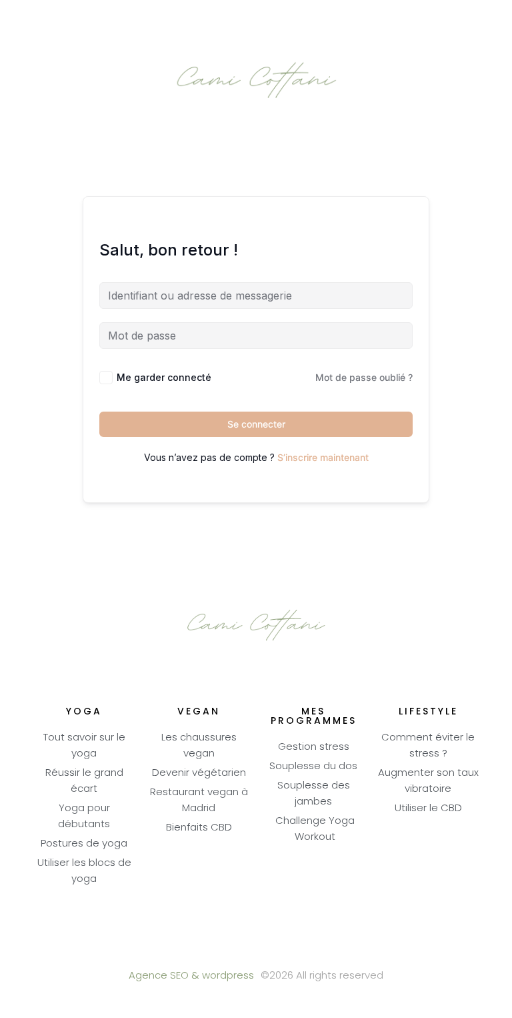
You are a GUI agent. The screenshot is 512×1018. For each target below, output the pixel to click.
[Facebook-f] (219, 951)
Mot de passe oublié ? (364, 377)
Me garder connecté (164, 377)
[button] (256, 18)
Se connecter (256, 424)
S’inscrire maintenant (323, 457)
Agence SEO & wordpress (191, 976)
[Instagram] (293, 951)
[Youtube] (256, 951)
